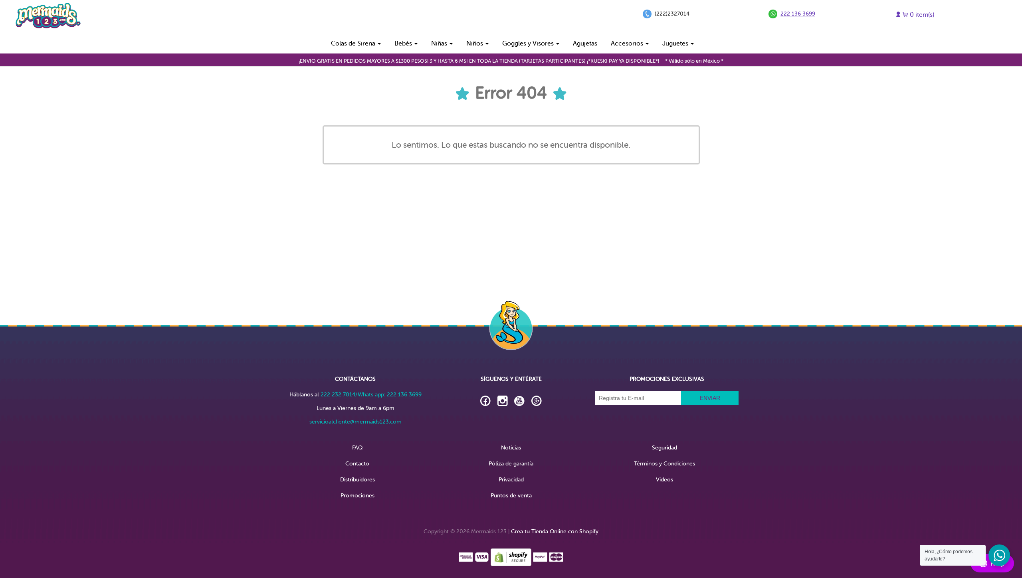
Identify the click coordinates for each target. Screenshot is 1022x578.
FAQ (357, 448)
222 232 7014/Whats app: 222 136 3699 (371, 395)
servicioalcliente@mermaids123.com (355, 422)
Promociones (357, 496)
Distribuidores (357, 480)
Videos (664, 480)
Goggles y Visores (528, 43)
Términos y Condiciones (664, 464)
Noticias (511, 448)
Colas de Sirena (354, 43)
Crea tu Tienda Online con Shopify (554, 531)
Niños (475, 43)
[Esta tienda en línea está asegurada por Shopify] (511, 557)
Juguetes (676, 43)
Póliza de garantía (511, 464)
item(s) (922, 14)
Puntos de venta (511, 496)
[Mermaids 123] (48, 17)
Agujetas (585, 43)
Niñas (440, 43)
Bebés (404, 43)
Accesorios (628, 43)
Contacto (357, 464)
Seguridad (664, 448)
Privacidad (511, 480)
